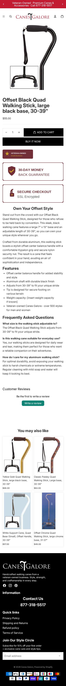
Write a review (33, 403)
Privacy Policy (11, 618)
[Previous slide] (3, 4)
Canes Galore (27, 667)
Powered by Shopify (43, 667)
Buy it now (33, 141)
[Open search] (10, 16)
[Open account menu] (55, 16)
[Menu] (3, 16)
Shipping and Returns (15, 623)
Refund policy (11, 627)
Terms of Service (13, 632)
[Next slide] (62, 4)
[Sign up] (59, 656)
